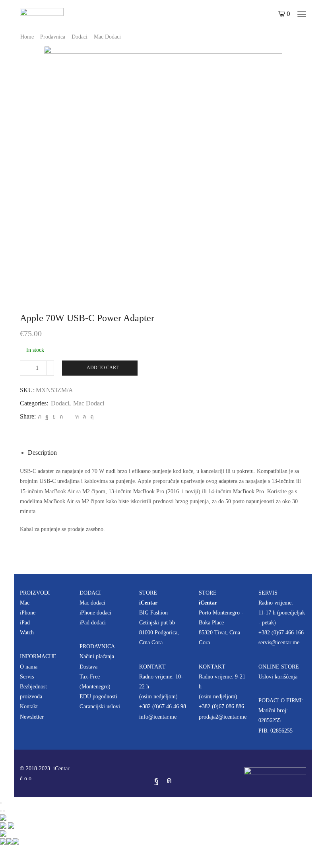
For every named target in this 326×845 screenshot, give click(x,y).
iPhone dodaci (95, 613)
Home (27, 37)
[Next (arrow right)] (4, 811)
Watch (27, 633)
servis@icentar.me (278, 642)
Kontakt (29, 706)
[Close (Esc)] (1, 803)
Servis (27, 677)
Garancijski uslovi (100, 706)
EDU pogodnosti (98, 697)
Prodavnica (52, 37)
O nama (28, 667)
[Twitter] (39, 417)
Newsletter (32, 717)
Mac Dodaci (107, 37)
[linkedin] (77, 417)
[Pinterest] (61, 417)
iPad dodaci (93, 623)
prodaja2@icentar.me (222, 717)
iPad (25, 623)
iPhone (27, 613)
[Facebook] (46, 417)
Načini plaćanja (97, 656)
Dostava (88, 667)
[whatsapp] (84, 417)
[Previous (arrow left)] (1, 811)
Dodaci (79, 37)
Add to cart (102, 367)
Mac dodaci (92, 603)
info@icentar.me (158, 717)
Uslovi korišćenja (277, 677)
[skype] (90, 417)
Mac (24, 603)
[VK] (54, 417)
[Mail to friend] (69, 417)
